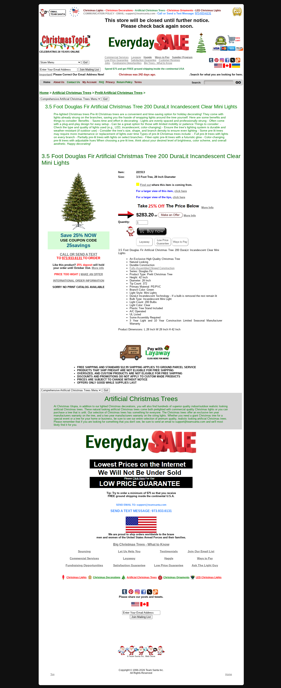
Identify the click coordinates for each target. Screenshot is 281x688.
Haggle (168, 558)
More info (98, 267)
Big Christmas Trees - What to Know (141, 544)
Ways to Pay (205, 558)
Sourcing (84, 551)
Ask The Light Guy (205, 565)
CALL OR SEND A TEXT (78, 254)
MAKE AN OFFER (92, 274)
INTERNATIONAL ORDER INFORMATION (78, 280)
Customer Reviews (169, 60)
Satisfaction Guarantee (143, 60)
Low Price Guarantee (116, 60)
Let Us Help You (129, 551)
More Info (207, 207)
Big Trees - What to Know (158, 63)
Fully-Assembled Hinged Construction (152, 268)
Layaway (136, 57)
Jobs (107, 63)
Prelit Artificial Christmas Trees (119, 93)
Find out (145, 184)
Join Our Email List (201, 551)
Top (52, 674)
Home (44, 93)
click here (180, 191)
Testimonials (169, 551)
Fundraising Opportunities (127, 63)
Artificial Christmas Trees (71, 93)
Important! (45, 74)
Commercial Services (117, 57)
